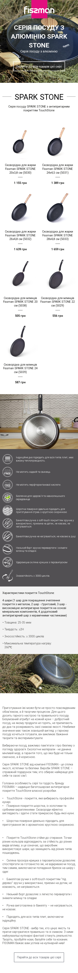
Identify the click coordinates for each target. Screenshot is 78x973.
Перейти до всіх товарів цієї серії (39, 66)
